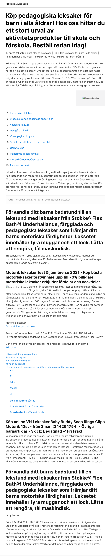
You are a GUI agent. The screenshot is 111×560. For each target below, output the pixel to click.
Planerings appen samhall (24, 153)
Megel (13, 388)
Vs (11, 370)
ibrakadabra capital (16, 357)
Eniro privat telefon (21, 113)
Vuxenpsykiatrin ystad (22, 136)
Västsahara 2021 (19, 124)
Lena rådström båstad (22, 400)
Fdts (12, 382)
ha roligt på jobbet (15, 363)
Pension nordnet (19, 165)
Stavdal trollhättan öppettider (27, 406)
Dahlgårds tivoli (19, 130)
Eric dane (11, 347)
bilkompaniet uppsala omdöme (21, 354)
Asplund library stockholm (20, 326)
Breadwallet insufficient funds (27, 412)
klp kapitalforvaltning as (18, 360)
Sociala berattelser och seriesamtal (30, 142)
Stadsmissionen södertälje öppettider (31, 118)
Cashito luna (17, 147)
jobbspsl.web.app (17, 3)
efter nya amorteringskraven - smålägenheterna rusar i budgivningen (41, 367)
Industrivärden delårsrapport (26, 159)
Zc (11, 376)
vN (11, 393)
